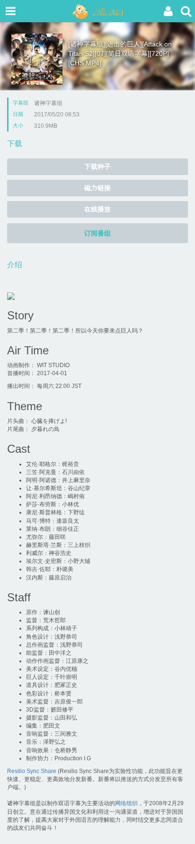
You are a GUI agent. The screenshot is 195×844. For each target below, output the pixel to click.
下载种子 (97, 166)
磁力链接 (97, 188)
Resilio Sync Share (31, 771)
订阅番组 (97, 233)
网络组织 (126, 803)
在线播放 (97, 209)
